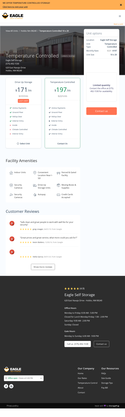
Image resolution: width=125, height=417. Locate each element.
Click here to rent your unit (15, 7)
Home (80, 373)
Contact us (101, 111)
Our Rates (82, 378)
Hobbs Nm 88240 (29, 31)
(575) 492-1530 (12, 63)
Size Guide (106, 378)
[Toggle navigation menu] (121, 15)
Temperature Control (87, 383)
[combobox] (24, 378)
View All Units (12, 31)
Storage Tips (107, 383)
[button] (6, 386)
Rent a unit (118, 24)
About (80, 387)
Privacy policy (12, 405)
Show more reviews (43, 267)
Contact (81, 392)
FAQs (103, 373)
